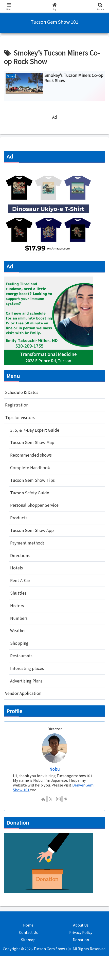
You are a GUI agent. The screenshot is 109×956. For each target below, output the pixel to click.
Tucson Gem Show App (32, 859)
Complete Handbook (30, 796)
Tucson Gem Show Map (32, 771)
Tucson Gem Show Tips (32, 809)
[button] (98, 755)
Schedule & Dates (21, 721)
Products (18, 846)
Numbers (19, 947)
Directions (20, 884)
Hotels (16, 897)
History (17, 934)
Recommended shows (31, 784)
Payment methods (27, 872)
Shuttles (18, 922)
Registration (16, 734)
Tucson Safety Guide (29, 821)
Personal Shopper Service (34, 834)
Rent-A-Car (20, 909)
